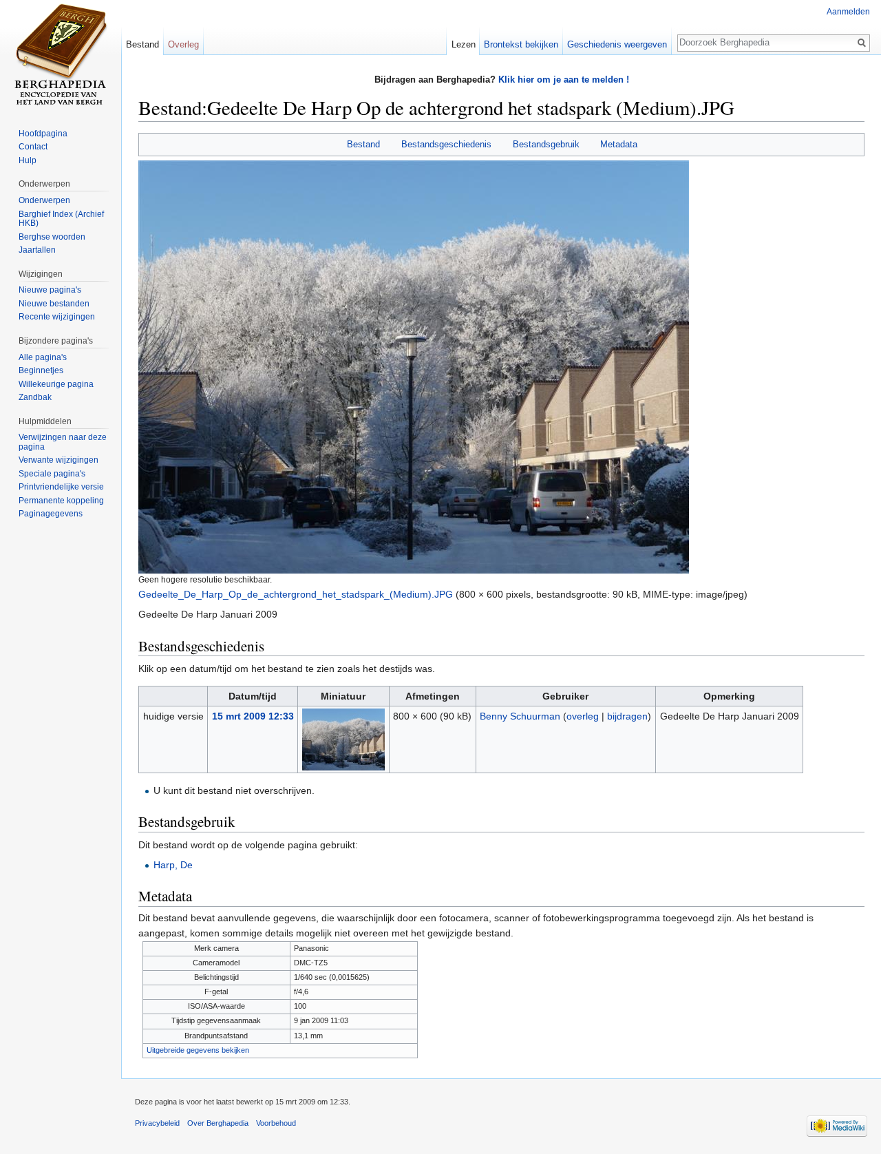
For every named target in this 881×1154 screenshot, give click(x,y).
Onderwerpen (44, 200)
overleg (582, 716)
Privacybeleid (157, 1123)
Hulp (27, 160)
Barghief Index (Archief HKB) (61, 219)
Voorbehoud (276, 1123)
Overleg (183, 44)
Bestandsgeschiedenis (446, 144)
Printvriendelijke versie (61, 487)
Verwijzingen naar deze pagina (63, 442)
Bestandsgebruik (546, 144)
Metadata (618, 144)
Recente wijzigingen (57, 317)
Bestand (363, 144)
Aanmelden (848, 12)
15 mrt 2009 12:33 (253, 716)
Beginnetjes (41, 370)
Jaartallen (37, 250)
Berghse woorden (52, 237)
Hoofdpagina (43, 133)
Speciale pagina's (52, 474)
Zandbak (35, 397)
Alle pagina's (43, 357)
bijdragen (627, 716)
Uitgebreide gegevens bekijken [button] (198, 1050)
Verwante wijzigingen (58, 460)
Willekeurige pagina (56, 384)
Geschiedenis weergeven (617, 44)
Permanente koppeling (61, 500)
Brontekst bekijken (521, 44)
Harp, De (173, 864)
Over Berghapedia (217, 1123)
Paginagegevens (51, 513)
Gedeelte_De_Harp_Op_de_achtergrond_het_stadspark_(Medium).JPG (295, 594)
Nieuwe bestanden (54, 303)
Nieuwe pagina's (50, 290)
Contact (33, 146)
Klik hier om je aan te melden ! (563, 79)
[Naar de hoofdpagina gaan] (61, 55)
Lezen (464, 44)
